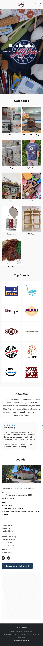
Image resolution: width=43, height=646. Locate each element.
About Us (36, 634)
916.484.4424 (7, 552)
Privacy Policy (28, 631)
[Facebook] (8, 558)
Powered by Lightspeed (21, 640)
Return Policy (26, 634)
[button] (21, 4)
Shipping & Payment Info (12, 634)
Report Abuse (21, 637)
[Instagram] (3, 558)
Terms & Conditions (16, 631)
